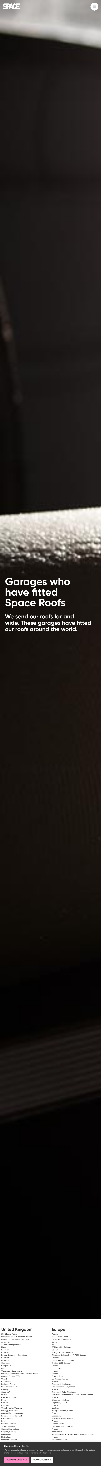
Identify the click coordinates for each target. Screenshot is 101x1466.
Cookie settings (42, 1460)
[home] (10, 6)
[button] (94, 7)
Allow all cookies (17, 1460)
